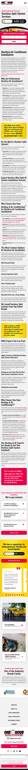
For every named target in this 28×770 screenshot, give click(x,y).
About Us (14, 709)
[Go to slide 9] (21, 595)
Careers (14, 724)
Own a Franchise (14, 716)
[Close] (26, 756)
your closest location (8, 74)
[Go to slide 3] (8, 595)
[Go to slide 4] (10, 595)
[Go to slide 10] (23, 595)
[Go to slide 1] (4, 595)
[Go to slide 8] (19, 595)
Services (14, 705)
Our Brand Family (14, 720)
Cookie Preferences (12, 763)
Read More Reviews (14, 560)
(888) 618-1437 (15, 738)
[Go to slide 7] (17, 595)
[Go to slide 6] (15, 595)
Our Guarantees (13, 713)
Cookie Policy (20, 763)
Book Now (14, 746)
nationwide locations (22, 407)
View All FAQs (14, 533)
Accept (14, 766)
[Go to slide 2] (6, 595)
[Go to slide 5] (12, 595)
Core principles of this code (14, 436)
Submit (14, 42)
